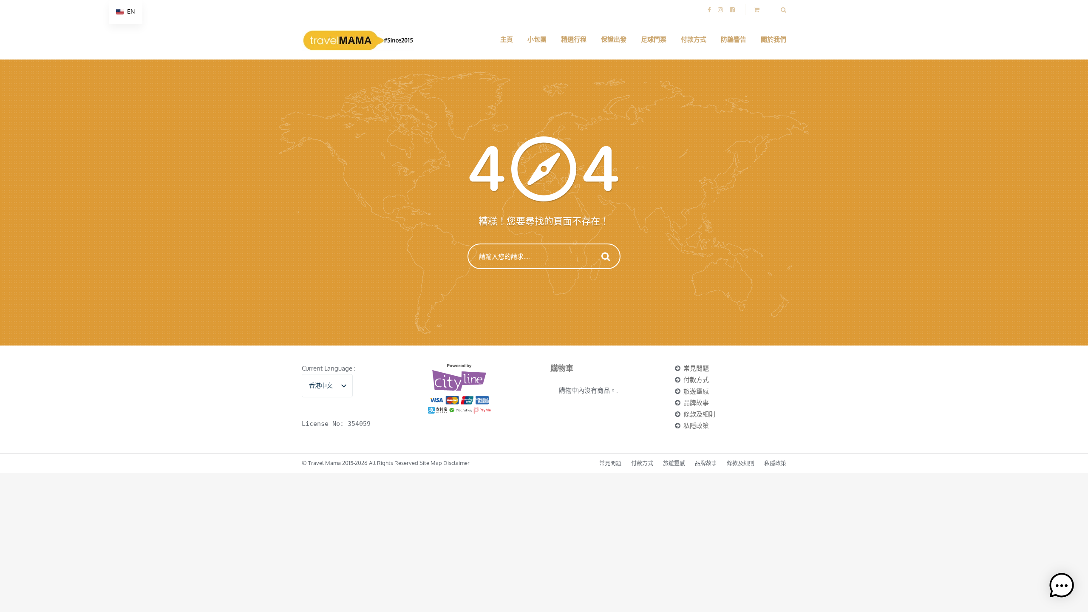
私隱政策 (696, 426)
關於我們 (773, 39)
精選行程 (573, 39)
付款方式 (693, 39)
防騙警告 (733, 39)
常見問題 (696, 368)
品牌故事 (696, 403)
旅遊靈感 (696, 391)
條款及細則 (699, 414)
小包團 (537, 39)
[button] (1061, 585)
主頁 (506, 39)
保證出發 (613, 39)
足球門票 (653, 39)
